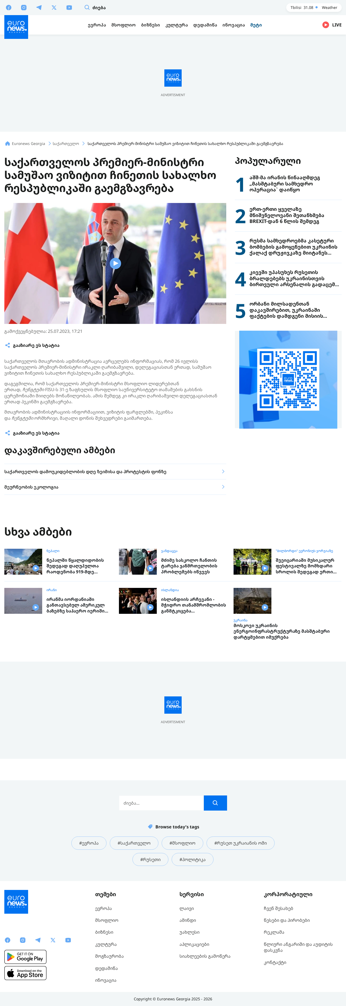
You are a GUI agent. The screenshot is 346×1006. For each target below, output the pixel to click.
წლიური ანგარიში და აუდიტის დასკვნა (298, 947)
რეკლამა (274, 932)
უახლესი (189, 932)
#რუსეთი (150, 859)
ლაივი (186, 908)
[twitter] (54, 7)
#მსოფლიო (182, 843)
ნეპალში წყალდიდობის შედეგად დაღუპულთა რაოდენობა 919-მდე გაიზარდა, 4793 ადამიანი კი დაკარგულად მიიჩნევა (78, 566)
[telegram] (39, 7)
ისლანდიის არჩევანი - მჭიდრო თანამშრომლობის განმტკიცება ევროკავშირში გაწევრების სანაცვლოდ (193, 605)
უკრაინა (241, 620)
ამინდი (187, 920)
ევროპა (103, 908)
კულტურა (106, 944)
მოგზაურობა (109, 956)
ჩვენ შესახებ (278, 908)
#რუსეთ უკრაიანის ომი (240, 843)
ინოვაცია (106, 980)
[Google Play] (25, 957)
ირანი (51, 590)
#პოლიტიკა (192, 859)
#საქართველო (134, 843)
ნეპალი (52, 551)
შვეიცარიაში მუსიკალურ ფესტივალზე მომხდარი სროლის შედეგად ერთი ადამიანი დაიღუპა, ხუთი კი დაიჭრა (308, 566)
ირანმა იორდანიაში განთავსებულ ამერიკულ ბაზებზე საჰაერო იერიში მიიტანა (75, 605)
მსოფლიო (106, 920)
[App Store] (25, 973)
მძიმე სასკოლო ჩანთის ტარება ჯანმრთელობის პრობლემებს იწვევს (189, 566)
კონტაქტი (275, 962)
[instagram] (23, 7)
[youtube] (69, 7)
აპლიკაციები (194, 944)
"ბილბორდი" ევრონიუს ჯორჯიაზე (304, 551)
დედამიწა (106, 968)
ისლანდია (170, 590)
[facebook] (8, 7)
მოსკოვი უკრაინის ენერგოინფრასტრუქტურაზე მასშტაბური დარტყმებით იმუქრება (282, 631)
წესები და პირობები (287, 920)
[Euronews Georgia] (16, 27)
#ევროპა (89, 843)
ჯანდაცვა (169, 551)
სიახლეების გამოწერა (205, 956)
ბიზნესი (104, 932)
